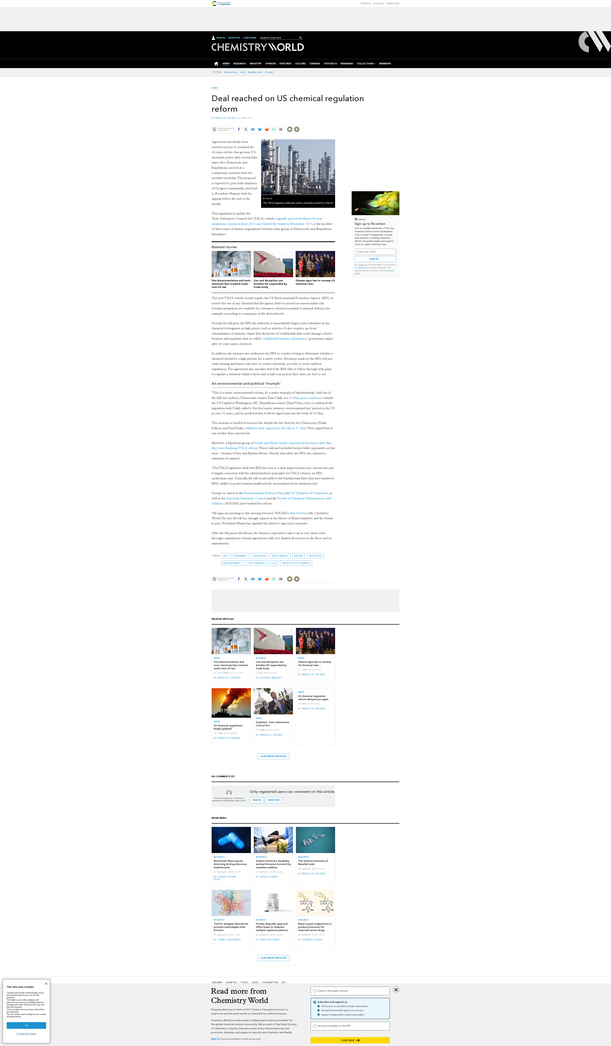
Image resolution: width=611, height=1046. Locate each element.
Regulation (315, 556)
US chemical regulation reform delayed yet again (313, 698)
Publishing (366, 3)
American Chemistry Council (246, 498)
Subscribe (249, 38)
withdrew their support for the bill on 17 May (275, 428)
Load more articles (273, 756)
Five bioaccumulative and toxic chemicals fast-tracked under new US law (231, 284)
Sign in (215, 1039)
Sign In (220, 37)
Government (240, 556)
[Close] (46, 983)
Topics (244, 982)
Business (261, 658)
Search (300, 37)
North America (280, 556)
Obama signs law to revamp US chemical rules (314, 663)
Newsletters (231, 72)
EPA (225, 556)
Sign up (374, 259)
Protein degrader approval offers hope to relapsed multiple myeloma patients (272, 927)
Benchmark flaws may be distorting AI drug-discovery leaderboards (230, 864)
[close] (335, 122)
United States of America (296, 563)
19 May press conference (306, 398)
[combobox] (280, 37)
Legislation (259, 556)
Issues (255, 982)
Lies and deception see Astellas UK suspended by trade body (270, 284)
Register (234, 38)
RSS (283, 982)
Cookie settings (26, 1034)
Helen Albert (269, 876)
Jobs (242, 72)
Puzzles (269, 72)
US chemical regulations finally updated (228, 727)
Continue (348, 1040)
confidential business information (284, 338)
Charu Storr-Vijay (225, 878)
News (215, 88)
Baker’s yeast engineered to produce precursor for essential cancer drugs (315, 927)
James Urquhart (229, 939)
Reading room (255, 72)
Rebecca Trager (225, 118)
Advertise (231, 982)
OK (26, 1025)
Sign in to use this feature (320, 122)
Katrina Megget (271, 677)
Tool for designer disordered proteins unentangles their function (231, 927)
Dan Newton (298, 513)
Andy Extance (270, 939)
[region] (26, 1011)
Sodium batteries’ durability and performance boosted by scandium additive (273, 864)
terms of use (363, 267)
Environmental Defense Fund (264, 493)
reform (299, 556)
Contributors (270, 982)
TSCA (273, 563)
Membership (393, 3)
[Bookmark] (297, 129)
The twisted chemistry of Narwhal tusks (313, 862)
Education (379, 3)
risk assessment (232, 563)
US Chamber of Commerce (309, 493)
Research (219, 857)
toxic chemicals (256, 563)
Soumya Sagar (312, 939)
